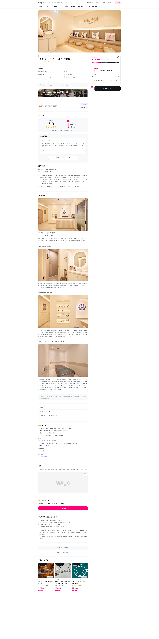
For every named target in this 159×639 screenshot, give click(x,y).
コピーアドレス (84, 469)
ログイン (118, 2)
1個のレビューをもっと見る (63, 158)
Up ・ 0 (46, 150)
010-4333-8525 (42, 457)
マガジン (97, 2)
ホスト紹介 (84, 104)
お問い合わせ (84, 107)
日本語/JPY (110, 2)
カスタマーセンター (64, 547)
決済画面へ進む (107, 88)
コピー (67, 552)
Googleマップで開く (43, 445)
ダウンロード (103, 2)
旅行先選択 (89, 2)
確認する (64, 508)
